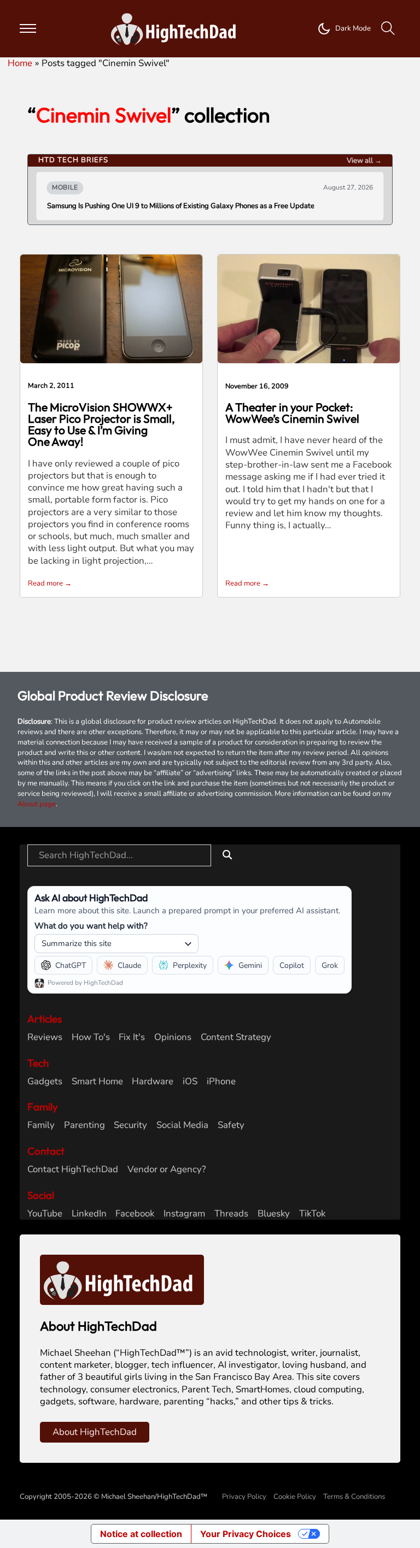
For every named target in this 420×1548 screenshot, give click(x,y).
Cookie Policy (294, 1497)
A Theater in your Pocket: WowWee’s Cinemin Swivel (292, 413)
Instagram (184, 1214)
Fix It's (132, 1037)
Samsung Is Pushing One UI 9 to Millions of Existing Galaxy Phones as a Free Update (180, 206)
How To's (91, 1037)
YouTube (44, 1214)
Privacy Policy (244, 1497)
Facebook (134, 1214)
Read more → (50, 583)
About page (37, 804)
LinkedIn (89, 1214)
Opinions (172, 1037)
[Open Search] (388, 28)
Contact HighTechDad (72, 1169)
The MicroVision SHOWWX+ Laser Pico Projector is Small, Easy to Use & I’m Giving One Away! (101, 424)
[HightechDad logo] (177, 29)
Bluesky (274, 1214)
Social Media (182, 1125)
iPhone (221, 1082)
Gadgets (44, 1082)
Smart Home (97, 1082)
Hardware (152, 1082)
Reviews (44, 1037)
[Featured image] (111, 308)
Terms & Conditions (354, 1497)
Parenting (84, 1125)
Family (41, 1125)
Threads (231, 1214)
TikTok (312, 1214)
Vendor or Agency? (166, 1169)
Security (130, 1125)
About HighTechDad (94, 1432)
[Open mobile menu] (28, 28)
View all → (364, 161)
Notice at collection (141, 1533)
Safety (231, 1125)
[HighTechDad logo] (122, 1279)
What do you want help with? (91, 925)
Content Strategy (236, 1037)
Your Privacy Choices (245, 1533)
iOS (190, 1082)
